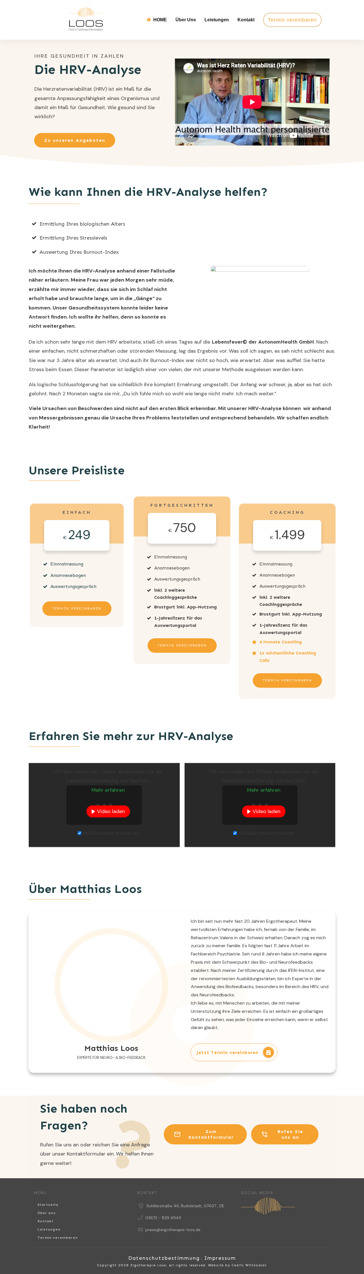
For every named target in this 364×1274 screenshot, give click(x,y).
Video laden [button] (111, 811)
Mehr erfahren (108, 790)
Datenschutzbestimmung (164, 1258)
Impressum (220, 1258)
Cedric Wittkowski (249, 1265)
